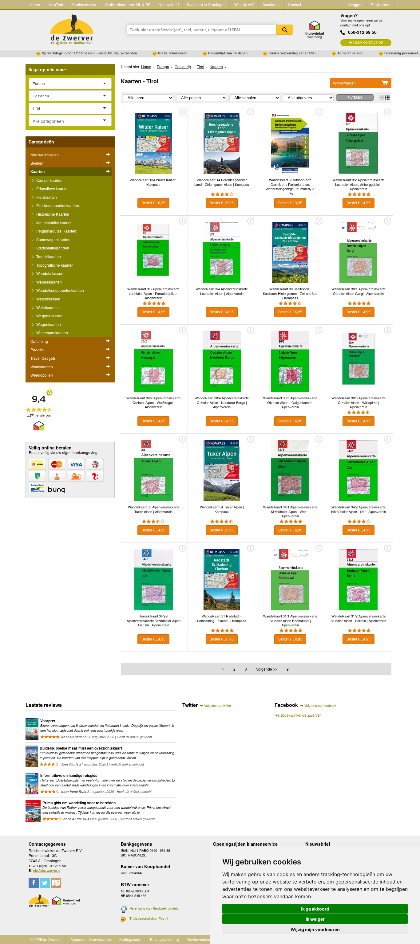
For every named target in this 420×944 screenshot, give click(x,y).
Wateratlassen (47, 298)
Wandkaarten (41, 366)
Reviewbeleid (198, 939)
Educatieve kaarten (52, 188)
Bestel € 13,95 (290, 203)
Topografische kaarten (54, 265)
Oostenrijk (183, 66)
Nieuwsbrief (169, 4)
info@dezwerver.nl (46, 870)
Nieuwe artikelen (44, 154)
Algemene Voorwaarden (90, 939)
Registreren (380, 4)
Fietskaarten (46, 197)
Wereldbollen (41, 375)
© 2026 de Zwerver (46, 939)
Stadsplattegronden (52, 247)
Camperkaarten (48, 180)
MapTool (56, 4)
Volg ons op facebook (320, 705)
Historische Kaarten (52, 214)
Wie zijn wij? (244, 4)
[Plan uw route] (56, 883)
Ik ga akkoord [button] (315, 908)
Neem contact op (368, 42)
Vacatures (271, 4)
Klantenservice (83, 4)
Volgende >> (266, 669)
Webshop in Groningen (206, 4)
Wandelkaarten (48, 281)
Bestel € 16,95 (153, 203)
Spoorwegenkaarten (52, 239)
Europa (163, 66)
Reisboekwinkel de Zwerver (298, 715)
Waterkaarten (47, 307)
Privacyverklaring (164, 939)
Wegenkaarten (48, 324)
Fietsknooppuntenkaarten (57, 205)
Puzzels (37, 349)
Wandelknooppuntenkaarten (59, 290)
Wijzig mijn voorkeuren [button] (315, 929)
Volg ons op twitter (217, 705)
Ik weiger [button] (315, 919)
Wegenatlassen (48, 315)
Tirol (200, 66)
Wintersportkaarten (51, 332)
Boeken (36, 163)
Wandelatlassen (49, 273)
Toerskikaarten (48, 256)
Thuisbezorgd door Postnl (148, 918)
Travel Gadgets (43, 358)
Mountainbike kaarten (54, 222)
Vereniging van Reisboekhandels (154, 908)
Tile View (387, 98)
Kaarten (37, 171)
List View (381, 98)
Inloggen (355, 4)
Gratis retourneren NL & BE (127, 4)
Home (35, 4)
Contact (294, 4)
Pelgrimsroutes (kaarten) (56, 230)
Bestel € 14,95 (358, 203)
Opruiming (39, 341)
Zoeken (284, 30)
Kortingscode (130, 939)
